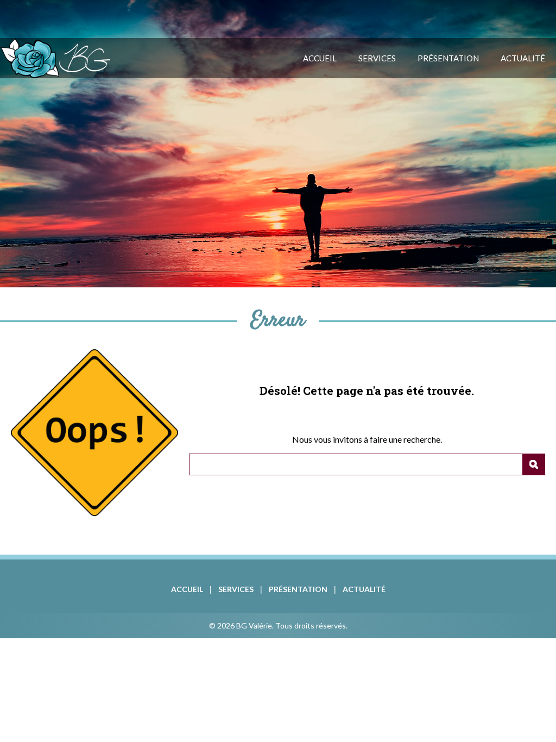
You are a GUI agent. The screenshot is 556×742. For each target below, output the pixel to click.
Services (377, 58)
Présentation (448, 58)
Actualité (523, 58)
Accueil (320, 58)
